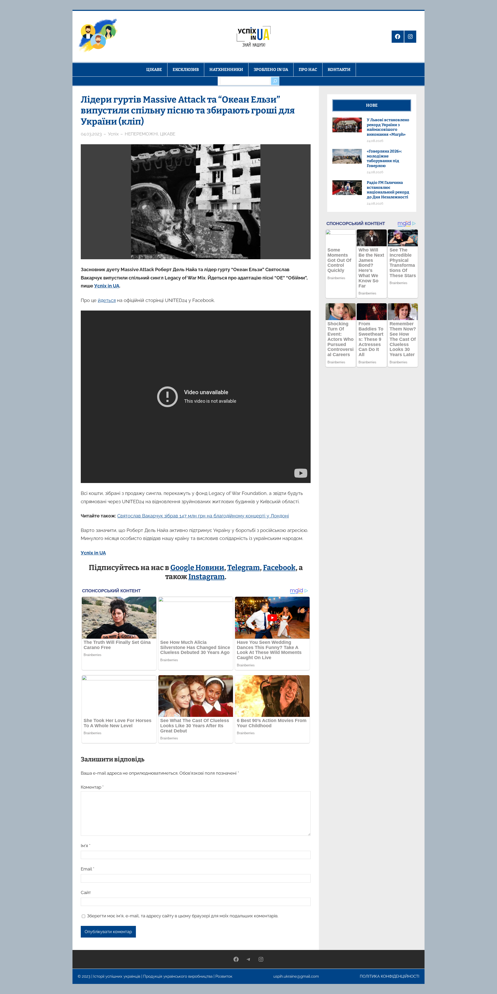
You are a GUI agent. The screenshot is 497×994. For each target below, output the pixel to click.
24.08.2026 (375, 141)
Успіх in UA (106, 286)
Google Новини (197, 567)
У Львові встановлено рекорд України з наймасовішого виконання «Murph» (388, 127)
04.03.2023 (91, 133)
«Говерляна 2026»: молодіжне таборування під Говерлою (384, 158)
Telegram (243, 567)
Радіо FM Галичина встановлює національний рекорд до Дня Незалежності (388, 189)
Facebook (279, 567)
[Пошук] (275, 81)
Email (87, 868)
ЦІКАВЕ (167, 133)
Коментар (92, 787)
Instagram (206, 576)
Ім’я (85, 845)
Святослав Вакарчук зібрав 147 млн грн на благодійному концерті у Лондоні (203, 515)
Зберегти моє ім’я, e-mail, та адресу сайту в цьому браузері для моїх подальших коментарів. (182, 915)
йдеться (107, 300)
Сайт (86, 892)
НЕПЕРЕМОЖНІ (141, 133)
